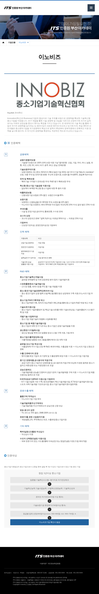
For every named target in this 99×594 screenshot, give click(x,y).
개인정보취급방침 (54, 563)
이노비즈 (22, 42)
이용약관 (43, 563)
